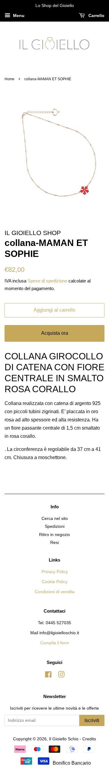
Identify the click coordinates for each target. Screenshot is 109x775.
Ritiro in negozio (54, 534)
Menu (18, 15)
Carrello (95, 15)
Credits (89, 739)
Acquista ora (54, 333)
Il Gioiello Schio (63, 739)
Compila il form (54, 643)
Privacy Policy (54, 571)
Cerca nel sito (54, 518)
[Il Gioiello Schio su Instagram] (61, 675)
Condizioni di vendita (54, 592)
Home (10, 79)
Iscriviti (91, 720)
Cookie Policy (55, 582)
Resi (54, 542)
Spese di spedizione (47, 280)
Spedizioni (54, 526)
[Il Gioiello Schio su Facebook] (48, 675)
